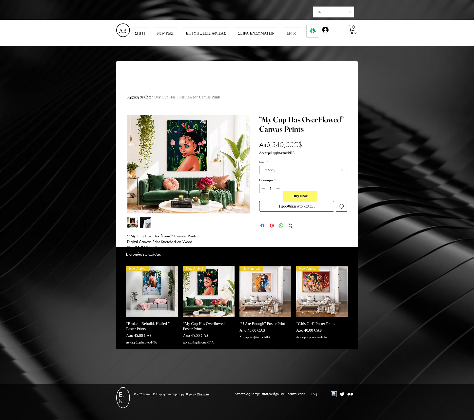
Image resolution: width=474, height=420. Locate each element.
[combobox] (303, 170)
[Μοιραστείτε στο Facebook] (262, 226)
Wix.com (203, 394)
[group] (237, 305)
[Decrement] (263, 188)
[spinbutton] (271, 188)
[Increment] (278, 188)
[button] (353, 29)
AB (123, 31)
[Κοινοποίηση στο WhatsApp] (281, 226)
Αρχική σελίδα (139, 97)
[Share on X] (291, 226)
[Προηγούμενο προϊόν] (119, 291)
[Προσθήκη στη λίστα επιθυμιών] (341, 206)
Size (263, 162)
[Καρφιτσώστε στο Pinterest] (272, 226)
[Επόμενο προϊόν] (355, 291)
